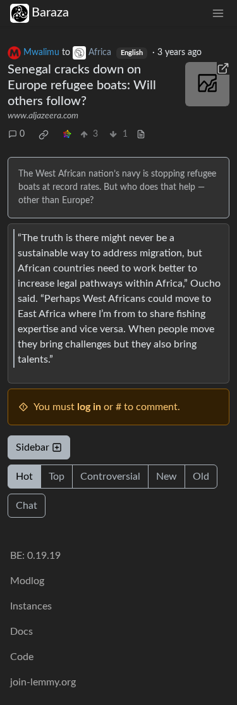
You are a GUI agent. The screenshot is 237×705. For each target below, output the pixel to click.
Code (21, 657)
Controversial (110, 476)
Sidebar (32, 447)
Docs (21, 632)
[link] (43, 135)
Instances (31, 606)
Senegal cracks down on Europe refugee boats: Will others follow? (82, 85)
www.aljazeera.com (43, 115)
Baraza (50, 12)
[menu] (218, 13)
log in (89, 407)
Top (56, 476)
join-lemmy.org (43, 682)
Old (201, 476)
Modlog (27, 581)
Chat (26, 506)
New (166, 476)
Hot (24, 476)
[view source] (141, 134)
